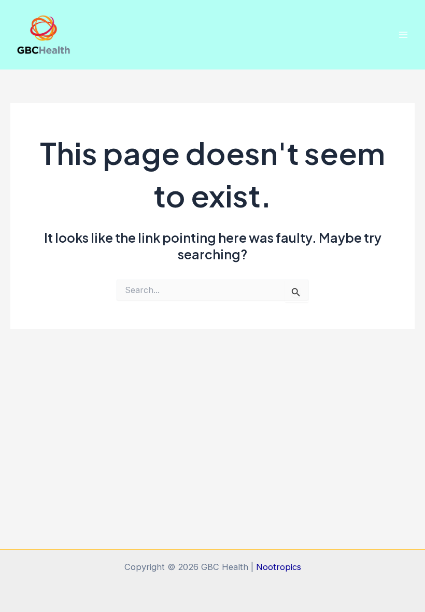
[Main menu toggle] (403, 34)
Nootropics (278, 567)
